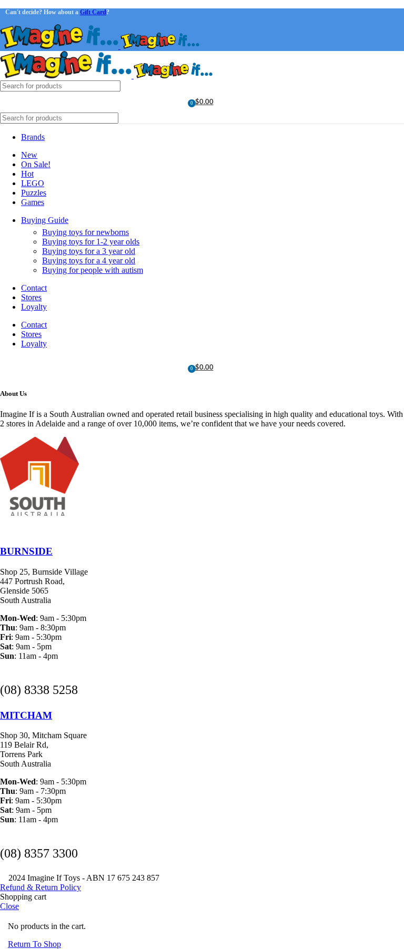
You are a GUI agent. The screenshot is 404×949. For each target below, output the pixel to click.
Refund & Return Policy (40, 887)
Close (9, 906)
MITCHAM (26, 715)
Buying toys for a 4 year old (88, 260)
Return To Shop (34, 944)
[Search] (392, 85)
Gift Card (93, 12)
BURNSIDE (26, 551)
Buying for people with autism (92, 270)
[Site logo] (60, 46)
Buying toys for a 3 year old (88, 251)
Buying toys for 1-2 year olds (90, 241)
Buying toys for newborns (85, 232)
